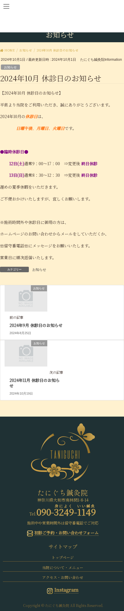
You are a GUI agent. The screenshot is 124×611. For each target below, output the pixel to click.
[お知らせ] (26, 298)
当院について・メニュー (62, 567)
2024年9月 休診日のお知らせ (36, 325)
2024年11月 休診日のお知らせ (35, 383)
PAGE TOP (115, 587)
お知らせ (10, 67)
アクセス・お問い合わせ (62, 577)
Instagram (66, 589)
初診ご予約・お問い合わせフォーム (66, 532)
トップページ (63, 557)
